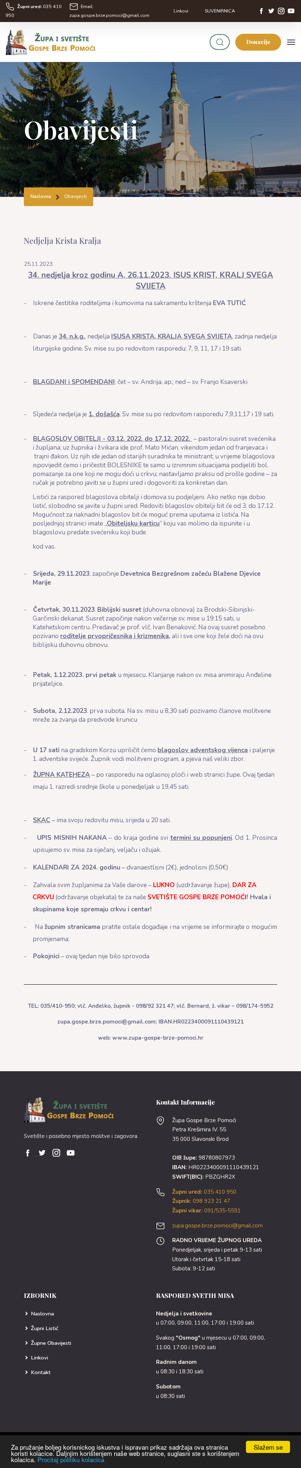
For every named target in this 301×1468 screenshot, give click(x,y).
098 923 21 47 (201, 1201)
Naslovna (40, 196)
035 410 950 (204, 1192)
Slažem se (268, 1446)
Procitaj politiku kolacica (70, 1459)
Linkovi (181, 11)
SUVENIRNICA (220, 11)
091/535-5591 (206, 1210)
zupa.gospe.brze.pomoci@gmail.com (217, 1225)
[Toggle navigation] (291, 42)
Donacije (258, 41)
